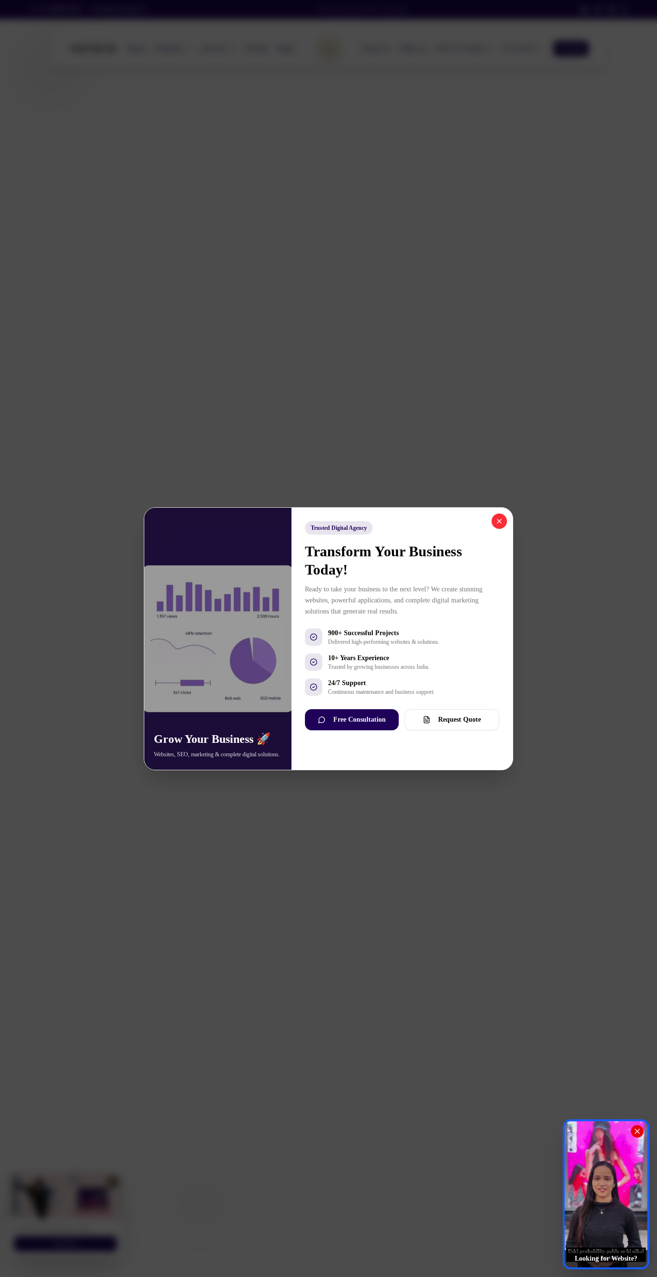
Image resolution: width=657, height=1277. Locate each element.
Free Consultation (359, 719)
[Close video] (637, 1131)
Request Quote (459, 719)
